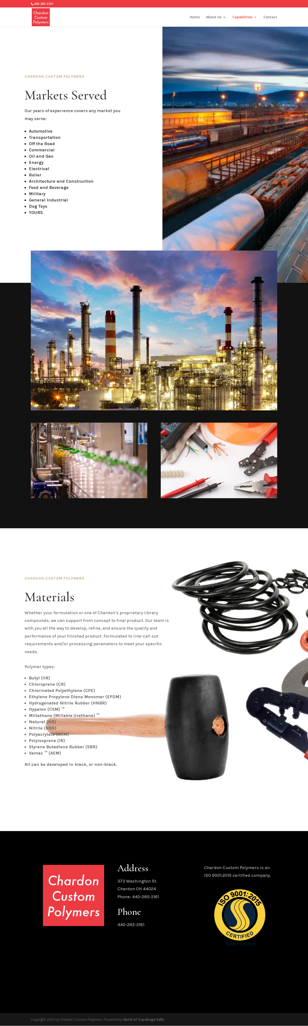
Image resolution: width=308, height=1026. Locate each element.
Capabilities (242, 17)
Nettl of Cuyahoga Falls (143, 1019)
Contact (270, 17)
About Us (213, 17)
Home (195, 17)
